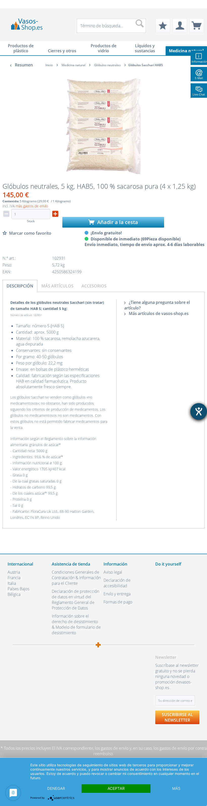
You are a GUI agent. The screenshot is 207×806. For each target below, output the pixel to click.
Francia (14, 577)
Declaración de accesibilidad (117, 583)
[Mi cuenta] (179, 25)
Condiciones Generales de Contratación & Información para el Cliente (76, 577)
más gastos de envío (32, 206)
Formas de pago (118, 602)
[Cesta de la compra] (196, 25)
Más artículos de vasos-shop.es (158, 313)
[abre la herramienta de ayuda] (198, 411)
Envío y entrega (117, 594)
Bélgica (14, 594)
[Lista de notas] (163, 25)
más (176, 788)
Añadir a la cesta (117, 222)
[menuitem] (10, 4)
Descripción (20, 286)
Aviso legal (113, 572)
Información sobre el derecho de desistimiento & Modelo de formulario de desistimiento (76, 624)
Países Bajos (18, 589)
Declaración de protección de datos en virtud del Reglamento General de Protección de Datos (75, 600)
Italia (12, 583)
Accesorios (94, 286)
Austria (14, 572)
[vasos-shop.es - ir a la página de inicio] (29, 25)
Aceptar (116, 788)
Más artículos (57, 286)
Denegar (56, 788)
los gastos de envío (111, 748)
